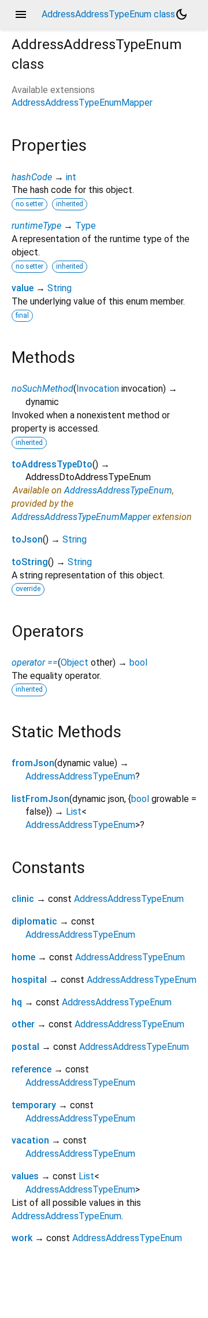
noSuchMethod (42, 388)
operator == (35, 662)
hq (17, 1002)
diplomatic (34, 921)
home (23, 957)
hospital (29, 979)
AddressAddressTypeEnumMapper (82, 102)
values (25, 1176)
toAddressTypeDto (52, 464)
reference (31, 1069)
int (71, 177)
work (22, 1237)
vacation (30, 1140)
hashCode (32, 177)
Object (74, 662)
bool (138, 662)
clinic (23, 898)
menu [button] (21, 14)
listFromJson (40, 798)
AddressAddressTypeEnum (118, 490)
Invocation (97, 388)
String (59, 288)
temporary (34, 1105)
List (73, 811)
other (23, 1024)
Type (85, 225)
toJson (27, 539)
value (23, 288)
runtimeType (36, 225)
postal (25, 1046)
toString (30, 561)
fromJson (33, 763)
